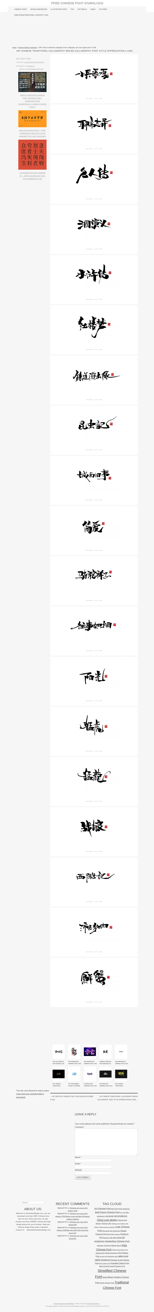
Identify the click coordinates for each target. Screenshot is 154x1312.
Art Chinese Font (102, 1208)
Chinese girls (106, 1223)
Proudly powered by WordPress (64, 1304)
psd (116, 1256)
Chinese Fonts (20, 9)
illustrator (100, 1245)
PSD (72, 9)
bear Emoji (115, 1209)
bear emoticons (124, 1209)
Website (78, 1170)
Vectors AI (82, 9)
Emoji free (110, 1234)
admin (29, 58)
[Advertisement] (77, 32)
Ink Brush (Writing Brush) (112, 1245)
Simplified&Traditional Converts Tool (31, 15)
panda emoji (100, 1253)
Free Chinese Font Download (77, 3)
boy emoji (123, 1212)
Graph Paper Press (93, 1304)
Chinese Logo (116, 1223)
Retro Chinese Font (104, 1263)
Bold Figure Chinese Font (107, 1212)
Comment (79, 1127)
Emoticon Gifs (107, 1238)
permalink (31, 66)
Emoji (93, 9)
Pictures (103, 9)
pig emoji (102, 1256)
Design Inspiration (39, 9)
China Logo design (107, 1220)
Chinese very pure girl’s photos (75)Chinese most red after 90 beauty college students (72, 1216)
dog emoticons (115, 1231)
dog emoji (106, 1231)
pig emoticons (109, 1256)
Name (78, 1157)
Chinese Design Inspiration (27, 47)
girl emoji (117, 1237)
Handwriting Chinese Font (117, 1241)
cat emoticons (120, 1216)
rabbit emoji (123, 1256)
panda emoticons (111, 1253)
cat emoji (109, 1216)
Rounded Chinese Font (120, 1263)
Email (78, 1164)
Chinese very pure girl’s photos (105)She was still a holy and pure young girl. (72, 1230)
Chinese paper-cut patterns (107, 1227)
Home (14, 47)
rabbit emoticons (103, 1260)
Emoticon (117, 1234)
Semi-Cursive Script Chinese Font (112, 1266)
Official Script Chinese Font (120, 1250)
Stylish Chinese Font (106, 1283)
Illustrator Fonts (59, 9)
